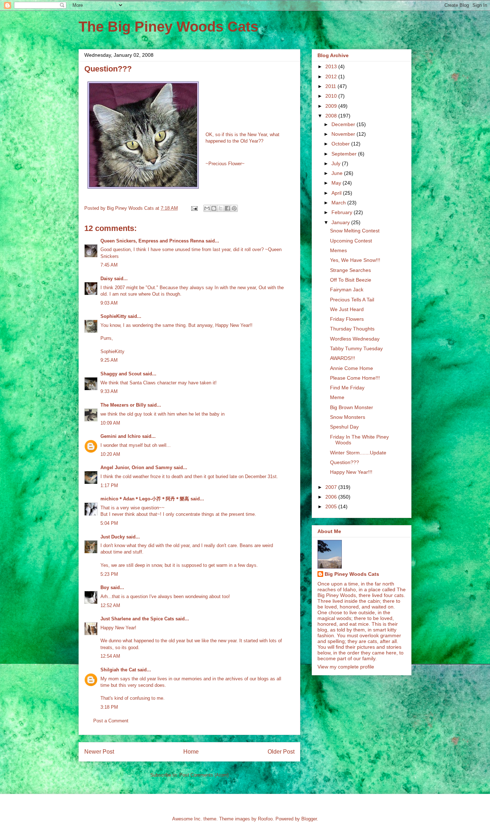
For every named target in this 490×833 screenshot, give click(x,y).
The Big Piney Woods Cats (168, 26)
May (337, 183)
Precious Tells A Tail (352, 299)
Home (191, 752)
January (341, 222)
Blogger (309, 819)
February (342, 212)
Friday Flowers (347, 319)
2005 (331, 506)
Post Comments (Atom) (203, 775)
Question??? (344, 462)
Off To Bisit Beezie (350, 280)
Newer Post (99, 752)
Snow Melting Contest (355, 230)
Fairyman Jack (346, 289)
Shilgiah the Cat (118, 669)
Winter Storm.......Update (358, 452)
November (344, 134)
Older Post (281, 752)
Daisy (106, 278)
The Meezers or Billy (123, 405)
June (337, 173)
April (337, 193)
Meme (337, 397)
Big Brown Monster (351, 407)
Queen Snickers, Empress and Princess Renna (152, 241)
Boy (104, 587)
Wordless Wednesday (355, 339)
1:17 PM (109, 485)
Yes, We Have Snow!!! (355, 260)
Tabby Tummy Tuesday (356, 348)
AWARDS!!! (342, 358)
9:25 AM (109, 360)
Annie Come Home (351, 368)
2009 (331, 106)
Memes (338, 250)
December (344, 124)
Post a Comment (110, 720)
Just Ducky (112, 537)
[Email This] (207, 208)
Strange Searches (350, 270)
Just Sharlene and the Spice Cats (137, 618)
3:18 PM (109, 707)
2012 (331, 76)
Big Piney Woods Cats (352, 574)
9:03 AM (109, 303)
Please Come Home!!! (355, 378)
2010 (331, 96)
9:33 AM (109, 391)
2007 (331, 487)
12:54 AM (110, 656)
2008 (331, 116)
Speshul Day (344, 427)
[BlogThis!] (213, 208)
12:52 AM (110, 605)
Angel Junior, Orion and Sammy (136, 467)
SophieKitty (113, 316)
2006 (331, 497)
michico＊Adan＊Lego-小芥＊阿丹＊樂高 (144, 498)
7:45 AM (109, 265)
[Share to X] (220, 208)
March (339, 202)
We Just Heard (347, 309)
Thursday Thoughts (352, 329)
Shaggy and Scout (120, 373)
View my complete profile (345, 667)
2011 (331, 86)
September (344, 154)
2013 (331, 66)
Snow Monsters (347, 417)
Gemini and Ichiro (120, 436)
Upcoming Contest (351, 241)
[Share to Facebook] (227, 208)
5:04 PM (109, 523)
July (336, 163)
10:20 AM (110, 454)
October (341, 144)
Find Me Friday (347, 387)
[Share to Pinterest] (234, 208)
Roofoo (265, 819)
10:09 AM (110, 423)
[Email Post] (194, 208)
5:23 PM (109, 574)
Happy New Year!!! (351, 472)
